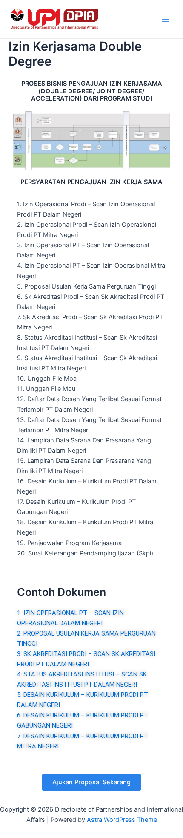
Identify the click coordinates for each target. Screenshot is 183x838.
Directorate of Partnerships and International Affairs (54, 27)
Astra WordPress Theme (122, 820)
